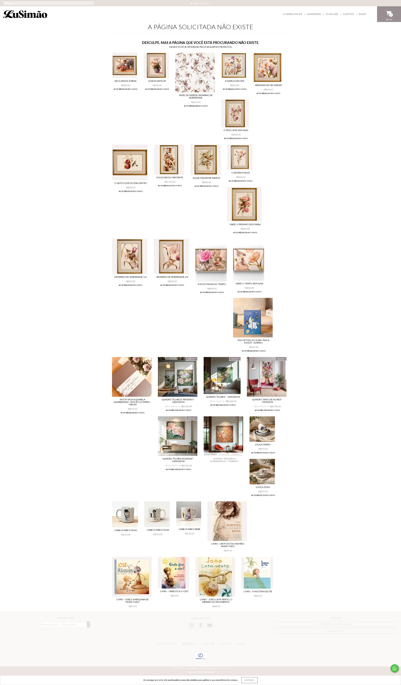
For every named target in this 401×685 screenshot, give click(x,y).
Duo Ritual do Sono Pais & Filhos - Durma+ (254, 341)
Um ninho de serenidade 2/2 (172, 277)
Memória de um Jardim (268, 85)
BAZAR (362, 14)
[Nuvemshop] (200, 673)
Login (208, 3)
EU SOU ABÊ (331, 14)
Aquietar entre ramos (206, 178)
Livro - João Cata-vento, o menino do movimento (216, 600)
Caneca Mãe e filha (158, 530)
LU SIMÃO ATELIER (292, 14)
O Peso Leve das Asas (236, 130)
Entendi (249, 680)
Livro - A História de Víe (258, 591)
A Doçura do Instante (169, 177)
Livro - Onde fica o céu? (174, 591)
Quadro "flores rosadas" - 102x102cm (178, 459)
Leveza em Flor (157, 81)
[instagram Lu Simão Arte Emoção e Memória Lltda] (191, 625)
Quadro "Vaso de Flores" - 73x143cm (267, 400)
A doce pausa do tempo (212, 284)
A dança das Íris (234, 81)
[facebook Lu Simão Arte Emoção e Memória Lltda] (200, 625)
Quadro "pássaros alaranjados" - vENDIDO (224, 459)
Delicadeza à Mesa (126, 81)
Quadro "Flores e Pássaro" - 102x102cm (178, 400)
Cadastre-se (198, 3)
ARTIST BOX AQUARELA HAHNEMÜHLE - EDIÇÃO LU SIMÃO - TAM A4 (132, 402)
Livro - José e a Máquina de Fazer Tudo (133, 600)
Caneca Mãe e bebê (189, 529)
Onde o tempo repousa (249, 283)
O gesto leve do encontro (130, 183)
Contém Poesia (241, 172)
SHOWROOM (314, 14)
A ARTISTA (348, 14)
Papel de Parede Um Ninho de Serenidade (196, 96)
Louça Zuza (263, 487)
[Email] (209, 625)
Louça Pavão (263, 444)
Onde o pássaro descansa (245, 224)
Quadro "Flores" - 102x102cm (223, 396)
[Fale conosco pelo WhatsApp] (395, 668)
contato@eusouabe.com (342, 624)
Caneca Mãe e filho (125, 530)
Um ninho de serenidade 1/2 (130, 277)
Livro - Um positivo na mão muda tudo (227, 545)
